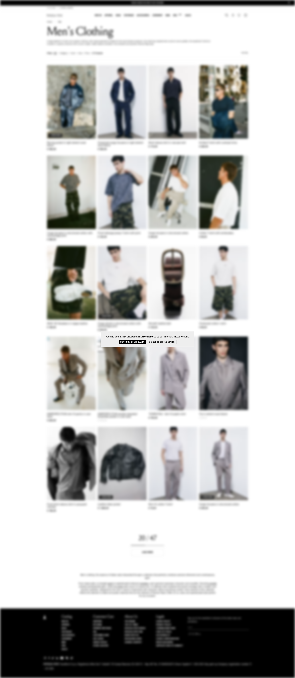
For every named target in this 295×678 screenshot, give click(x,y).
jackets (213, 584)
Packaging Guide (133, 639)
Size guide (98, 639)
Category (64, 53)
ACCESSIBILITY (163, 635)
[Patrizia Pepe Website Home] (54, 15)
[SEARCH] (226, 15)
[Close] (289, 2)
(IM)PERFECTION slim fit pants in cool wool (69, 415)
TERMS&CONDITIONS (165, 628)
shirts (120, 587)
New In (98, 15)
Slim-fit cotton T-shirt (160, 504)
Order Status (100, 642)
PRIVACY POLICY (163, 625)
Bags (118, 15)
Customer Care (101, 635)
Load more (147, 552)
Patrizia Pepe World (135, 628)
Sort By (244, 53)
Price (87, 53)
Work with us (132, 635)
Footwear (129, 15)
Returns (97, 625)
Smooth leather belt (159, 324)
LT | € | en (51, 8)
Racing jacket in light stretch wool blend (66, 144)
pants (110, 584)
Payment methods (102, 628)
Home (49, 22)
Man (168, 15)
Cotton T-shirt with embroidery (216, 233)
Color (73, 53)
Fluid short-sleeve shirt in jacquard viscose (67, 505)
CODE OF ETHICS (163, 632)
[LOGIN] (233, 15)
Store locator (100, 646)
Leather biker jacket (109, 504)
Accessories (143, 15)
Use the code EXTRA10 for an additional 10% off (147, 3)
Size (80, 53)
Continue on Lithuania (132, 342)
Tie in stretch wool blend (213, 414)
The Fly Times (131, 625)
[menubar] (143, 16)
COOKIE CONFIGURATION (167, 639)
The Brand (130, 621)
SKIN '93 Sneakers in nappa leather (67, 324)
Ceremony (157, 15)
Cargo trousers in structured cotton (168, 233)
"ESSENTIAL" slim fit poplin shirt (167, 414)
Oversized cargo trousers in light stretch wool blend (120, 144)
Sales (188, 15)
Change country (133, 642)
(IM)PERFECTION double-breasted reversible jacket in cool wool (117, 415)
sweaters (144, 584)
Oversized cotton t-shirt (212, 324)
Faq (95, 632)
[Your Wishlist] (239, 16)
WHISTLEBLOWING (164, 642)
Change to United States (162, 342)
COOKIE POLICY (163, 621)
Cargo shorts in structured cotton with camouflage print (119, 325)
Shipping (97, 621)
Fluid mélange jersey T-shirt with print (119, 233)
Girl (177, 15)
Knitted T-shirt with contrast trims (218, 143)
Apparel (109, 15)
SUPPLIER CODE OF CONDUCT (169, 646)
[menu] (143, 16)
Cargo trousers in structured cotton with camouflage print (69, 234)
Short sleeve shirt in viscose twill (167, 143)
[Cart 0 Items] (246, 15)
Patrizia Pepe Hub (134, 632)
